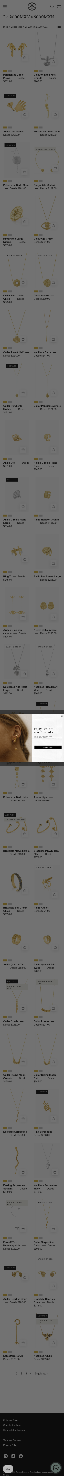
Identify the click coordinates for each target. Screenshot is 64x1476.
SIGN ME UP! (48, 747)
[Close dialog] (62, 716)
